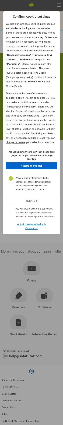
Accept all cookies (31, 165)
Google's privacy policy (19, 77)
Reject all (31, 200)
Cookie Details (14, 86)
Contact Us (31, 228)
